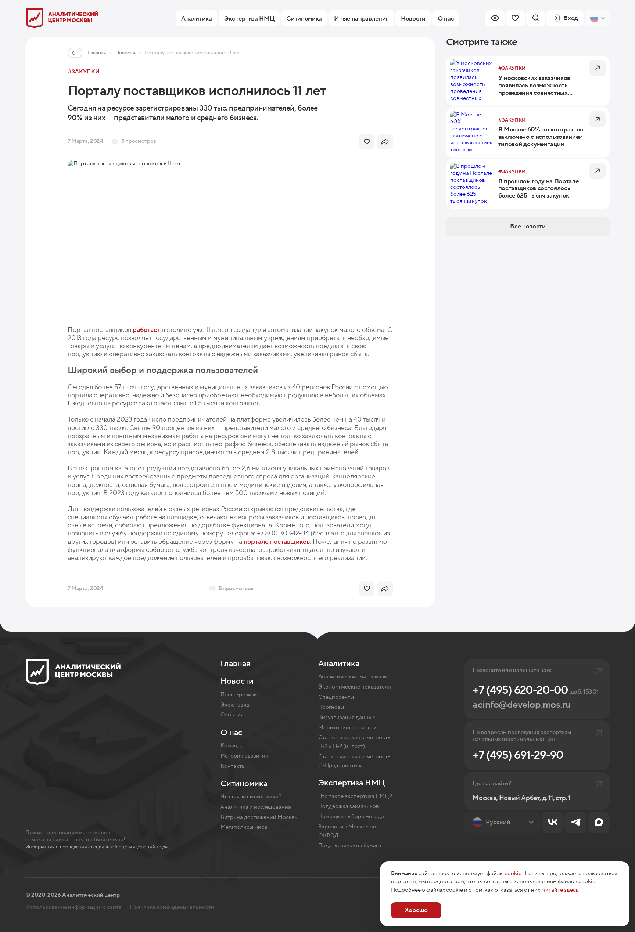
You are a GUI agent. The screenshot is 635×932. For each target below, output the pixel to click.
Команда (232, 745)
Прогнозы (331, 707)
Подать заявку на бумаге (349, 845)
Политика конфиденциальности (172, 907)
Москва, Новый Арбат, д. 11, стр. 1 (521, 798)
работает (146, 329)
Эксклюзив (235, 704)
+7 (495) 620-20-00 (536, 690)
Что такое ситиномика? (250, 796)
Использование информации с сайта (73, 907)
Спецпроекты (336, 697)
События (232, 714)
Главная (97, 53)
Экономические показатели (354, 686)
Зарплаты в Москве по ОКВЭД (347, 831)
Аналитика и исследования (255, 806)
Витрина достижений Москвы (259, 817)
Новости (125, 53)
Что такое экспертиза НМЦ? (355, 796)
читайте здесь (560, 889)
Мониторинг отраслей (347, 727)
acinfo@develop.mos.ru (521, 705)
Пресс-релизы (239, 694)
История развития (244, 755)
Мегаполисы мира (244, 827)
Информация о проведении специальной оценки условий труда (97, 847)
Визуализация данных (346, 717)
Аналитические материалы (353, 676)
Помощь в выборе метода (351, 816)
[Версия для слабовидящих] (495, 18)
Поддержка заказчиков (348, 806)
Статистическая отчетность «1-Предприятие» (354, 761)
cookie (513, 873)
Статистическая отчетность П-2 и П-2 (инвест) (354, 742)
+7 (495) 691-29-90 (518, 755)
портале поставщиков (277, 541)
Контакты (232, 766)
